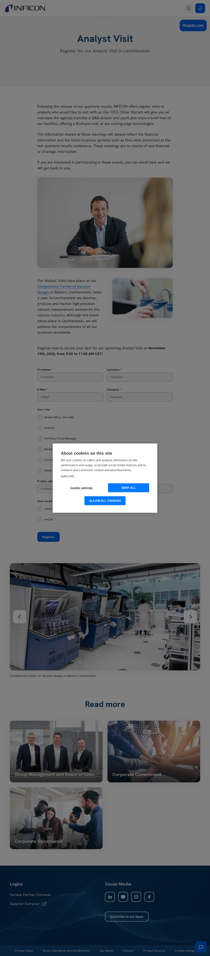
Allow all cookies (105, 500)
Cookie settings (81, 487)
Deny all (128, 487)
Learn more (67, 475)
